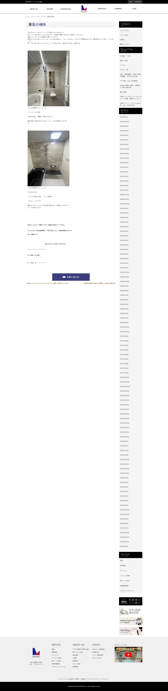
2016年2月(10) (124, 423)
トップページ (61, 679)
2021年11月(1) (124, 153)
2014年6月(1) (124, 496)
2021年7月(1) (124, 167)
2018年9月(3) (124, 286)
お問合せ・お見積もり (81, 679)
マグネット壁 (124, 69)
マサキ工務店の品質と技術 (81, 649)
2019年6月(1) (124, 254)
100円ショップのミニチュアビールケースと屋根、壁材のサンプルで (48, 283)
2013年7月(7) (124, 528)
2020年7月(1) (124, 217)
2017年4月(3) (124, 359)
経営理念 (75, 661)
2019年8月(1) (124, 245)
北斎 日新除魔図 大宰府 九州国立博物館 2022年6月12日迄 (130, 75)
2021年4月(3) (124, 176)
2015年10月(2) (124, 436)
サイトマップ (105, 679)
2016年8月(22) (124, 395)
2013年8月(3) (124, 523)
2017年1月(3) (124, 373)
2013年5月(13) (124, 537)
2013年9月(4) (124, 519)
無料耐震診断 (124, 586)
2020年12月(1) (124, 194)
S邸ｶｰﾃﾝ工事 (124, 60)
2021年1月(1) (124, 190)
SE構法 (122, 39)
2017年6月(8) (124, 350)
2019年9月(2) (124, 240)
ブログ (33, 16)
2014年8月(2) (124, 487)
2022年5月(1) (124, 130)
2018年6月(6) (124, 299)
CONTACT (138, 2)
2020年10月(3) (124, 204)
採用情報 (75, 666)
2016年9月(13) (124, 391)
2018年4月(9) (124, 309)
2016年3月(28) (124, 418)
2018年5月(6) (124, 304)
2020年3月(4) (124, 231)
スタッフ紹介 (77, 664)
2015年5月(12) (124, 459)
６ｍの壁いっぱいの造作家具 (129, 81)
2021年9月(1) (124, 162)
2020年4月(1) (124, 226)
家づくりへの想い (78, 652)
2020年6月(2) (124, 222)
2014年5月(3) (124, 500)
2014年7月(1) (124, 491)
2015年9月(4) (124, 441)
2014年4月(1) (124, 505)
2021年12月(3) (124, 149)
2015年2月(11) (124, 473)
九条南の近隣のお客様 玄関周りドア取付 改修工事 (99, 283)
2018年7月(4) (124, 295)
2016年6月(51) (124, 405)
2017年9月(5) (124, 336)
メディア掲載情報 (97, 655)
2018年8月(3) (124, 290)
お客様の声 (95, 652)
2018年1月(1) (124, 322)
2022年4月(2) (124, 135)
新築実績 (123, 565)
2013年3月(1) (124, 546)
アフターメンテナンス (127, 591)
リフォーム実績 (125, 575)
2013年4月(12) (124, 542)
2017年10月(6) (124, 331)
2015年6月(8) (124, 455)
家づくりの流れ (125, 580)
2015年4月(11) (124, 464)
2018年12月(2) (124, 272)
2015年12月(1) (124, 427)
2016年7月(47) (124, 400)
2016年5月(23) (124, 409)
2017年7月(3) (124, 345)
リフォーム (123, 570)
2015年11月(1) (124, 432)
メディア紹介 (124, 35)
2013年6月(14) (124, 532)
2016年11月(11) (125, 382)
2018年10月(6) (124, 281)
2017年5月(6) (124, 354)
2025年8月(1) (124, 117)
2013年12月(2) (124, 510)
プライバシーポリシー (94, 679)
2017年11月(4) (124, 327)
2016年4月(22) (124, 414)
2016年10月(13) (125, 386)
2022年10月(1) (124, 121)
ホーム (28, 16)
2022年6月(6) (124, 126)
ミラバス (122, 65)
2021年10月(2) (124, 158)
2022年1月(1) (124, 144)
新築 (121, 560)
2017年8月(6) (124, 341)
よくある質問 (69, 679)
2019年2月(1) (124, 263)
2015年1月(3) (124, 478)
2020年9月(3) (124, 208)
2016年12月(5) (124, 377)
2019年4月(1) (124, 258)
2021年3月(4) (124, 181)
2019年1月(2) (124, 267)
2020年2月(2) (124, 236)
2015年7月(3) (124, 450)
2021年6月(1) (124, 172)
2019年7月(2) (124, 249)
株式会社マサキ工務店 (121, 645)
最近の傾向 (123, 92)
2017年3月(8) (124, 363)
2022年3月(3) (124, 140)
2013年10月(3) (124, 514)
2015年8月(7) (124, 446)
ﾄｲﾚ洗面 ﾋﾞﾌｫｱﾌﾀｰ (126, 56)
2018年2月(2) (124, 318)
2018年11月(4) (124, 277)
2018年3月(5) (124, 313)
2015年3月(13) (124, 468)
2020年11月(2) (124, 199)
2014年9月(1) (124, 482)
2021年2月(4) (124, 185)
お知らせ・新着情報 (98, 649)
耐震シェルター (125, 44)
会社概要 (75, 655)
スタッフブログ (41, 16)
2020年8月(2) (124, 213)
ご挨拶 (75, 658)
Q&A (130, 2)
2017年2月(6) (124, 368)
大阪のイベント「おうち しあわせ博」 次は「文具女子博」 (130, 104)
